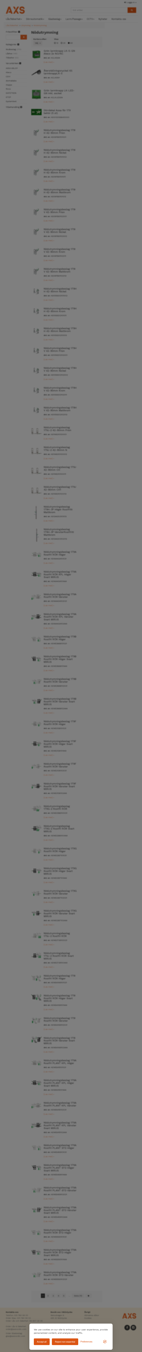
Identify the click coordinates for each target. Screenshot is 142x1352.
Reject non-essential (65, 1341)
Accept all (42, 1341)
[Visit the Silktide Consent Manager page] (105, 1341)
